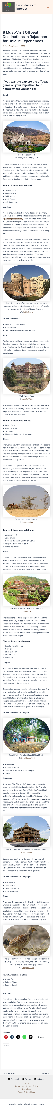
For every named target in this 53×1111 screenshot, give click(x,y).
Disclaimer (26, 1089)
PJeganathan (27, 522)
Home (26, 1083)
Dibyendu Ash (28, 968)
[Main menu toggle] (48, 6)
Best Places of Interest (26, 6)
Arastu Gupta (27, 399)
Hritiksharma (26, 852)
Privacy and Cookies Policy (26, 1086)
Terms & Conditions (26, 1092)
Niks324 (27, 611)
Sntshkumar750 (28, 758)
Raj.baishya (28, 312)
